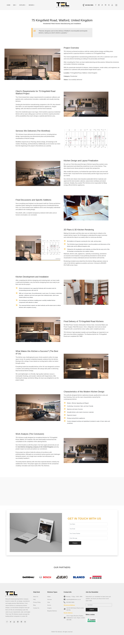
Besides (31, 5)
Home (8, 5)
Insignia (49, 608)
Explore (22, 5)
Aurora (49, 605)
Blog (34, 605)
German (49, 599)
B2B (14, 5)
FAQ (34, 599)
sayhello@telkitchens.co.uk (73, 599)
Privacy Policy (37, 602)
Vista (48, 602)
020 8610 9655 (89, 5)
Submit (91, 609)
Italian (49, 596)
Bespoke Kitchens (52, 611)
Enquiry (75, 543)
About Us (35, 596)
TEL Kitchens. (59, 631)
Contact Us (36, 608)
